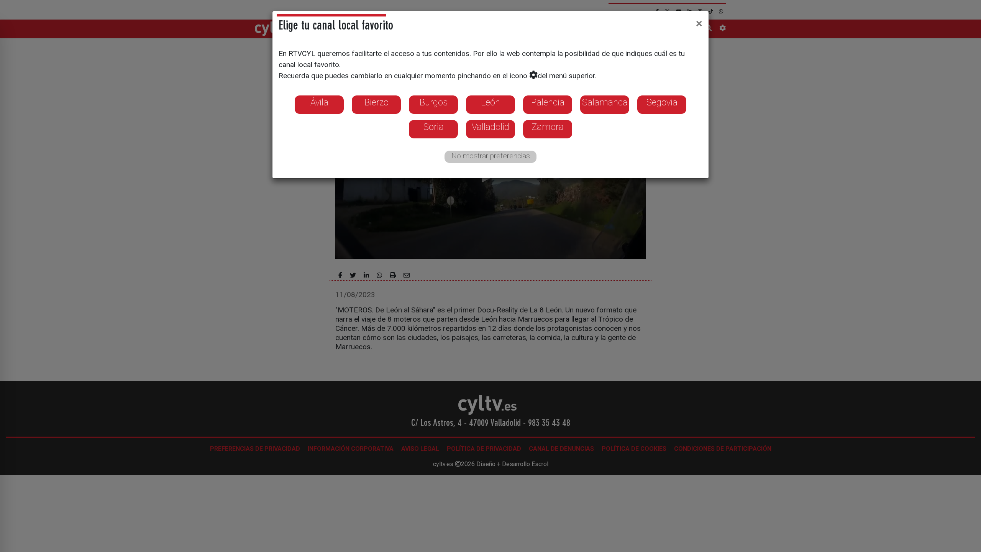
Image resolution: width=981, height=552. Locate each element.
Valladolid (490, 127)
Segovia (662, 102)
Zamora (548, 127)
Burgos (434, 102)
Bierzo (376, 102)
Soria (433, 127)
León (490, 102)
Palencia (547, 102)
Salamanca (605, 102)
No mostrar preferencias (490, 155)
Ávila (319, 102)
